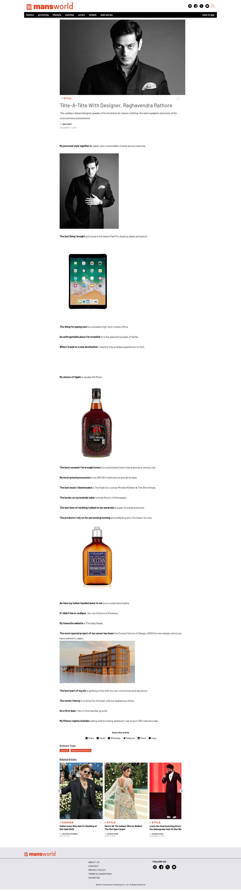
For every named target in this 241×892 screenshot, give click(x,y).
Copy (154, 738)
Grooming (43, 14)
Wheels (92, 14)
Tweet (102, 738)
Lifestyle (57, 14)
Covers (81, 14)
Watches (69, 14)
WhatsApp (115, 738)
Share (91, 738)
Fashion (30, 14)
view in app (208, 14)
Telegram (130, 738)
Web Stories (106, 14)
